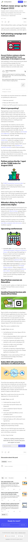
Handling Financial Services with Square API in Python (13, 293)
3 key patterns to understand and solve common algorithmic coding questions (10, 507)
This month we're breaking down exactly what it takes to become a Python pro (10, 496)
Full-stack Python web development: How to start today (10, 482)
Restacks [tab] (10, 461)
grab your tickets (18, 260)
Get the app (20, 536)
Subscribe (20, 1)
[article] (14, 485)
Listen (25, 18)
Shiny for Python (14, 211)
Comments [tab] (4, 461)
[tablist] (6, 461)
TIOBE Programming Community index (13, 183)
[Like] (2, 22)
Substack (8, 539)
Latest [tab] (6, 478)
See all (3, 514)
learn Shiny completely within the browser (11, 223)
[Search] (25, 478)
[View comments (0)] (5, 22)
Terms (16, 532)
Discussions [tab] (11, 478)
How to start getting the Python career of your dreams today (9, 493)
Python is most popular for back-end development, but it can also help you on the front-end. (10, 485)
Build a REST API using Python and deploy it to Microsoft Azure (13, 363)
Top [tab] (2, 478)
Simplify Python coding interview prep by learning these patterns (10, 504)
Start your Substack (10, 536)
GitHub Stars (4, 140)
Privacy (12, 532)
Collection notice (21, 532)
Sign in (25, 1)
